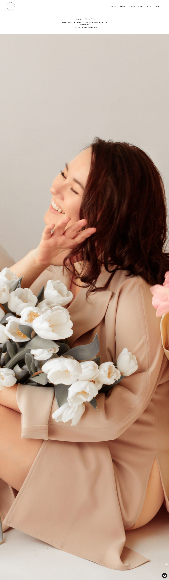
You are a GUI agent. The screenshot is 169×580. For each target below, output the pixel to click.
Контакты (157, 6)
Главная (113, 6)
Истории (140, 6)
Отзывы (149, 6)
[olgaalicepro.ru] (11, 6)
